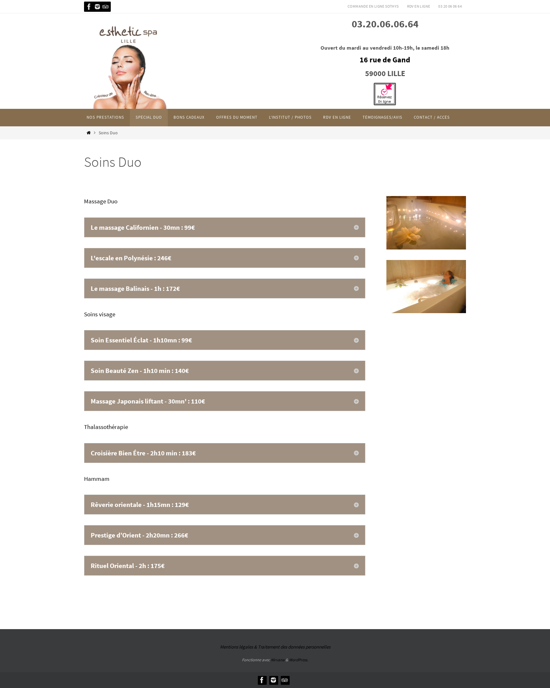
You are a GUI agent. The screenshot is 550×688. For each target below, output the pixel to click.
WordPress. (298, 660)
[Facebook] (89, 7)
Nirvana (278, 660)
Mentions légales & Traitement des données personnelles (275, 647)
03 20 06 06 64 (450, 6)
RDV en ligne (418, 6)
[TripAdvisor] (106, 7)
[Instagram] (97, 7)
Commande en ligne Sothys (373, 6)
